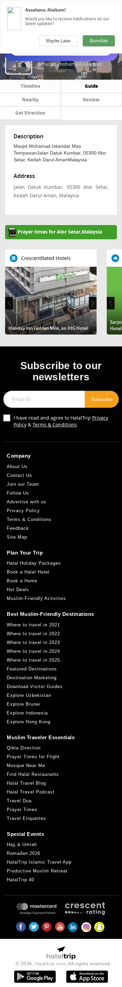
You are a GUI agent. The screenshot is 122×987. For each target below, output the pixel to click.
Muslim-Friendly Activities (36, 598)
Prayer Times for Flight (33, 756)
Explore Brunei (23, 704)
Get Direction (30, 112)
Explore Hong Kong (28, 721)
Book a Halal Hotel (28, 572)
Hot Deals (18, 589)
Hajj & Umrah (22, 844)
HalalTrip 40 (20, 879)
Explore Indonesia (27, 713)
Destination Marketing (32, 677)
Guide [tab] (91, 86)
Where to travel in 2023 (33, 642)
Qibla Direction (24, 747)
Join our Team (23, 484)
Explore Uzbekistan (29, 695)
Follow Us (18, 493)
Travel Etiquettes (26, 818)
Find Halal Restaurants (33, 774)
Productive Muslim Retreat (37, 870)
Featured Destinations (32, 668)
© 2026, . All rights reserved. (64, 963)
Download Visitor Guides (35, 686)
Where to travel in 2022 (33, 633)
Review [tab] (91, 99)
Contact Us (19, 475)
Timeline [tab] (30, 86)
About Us (17, 466)
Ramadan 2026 (23, 853)
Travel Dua (19, 800)
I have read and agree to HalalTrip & (61, 421)
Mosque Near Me (26, 765)
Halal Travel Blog (26, 783)
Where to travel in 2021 (33, 624)
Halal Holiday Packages (34, 563)
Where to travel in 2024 (33, 651)
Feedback (18, 528)
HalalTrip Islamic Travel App (39, 862)
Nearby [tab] (30, 99)
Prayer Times (22, 809)
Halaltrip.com (50, 963)
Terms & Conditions (55, 424)
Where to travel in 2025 (33, 660)
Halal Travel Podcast (31, 791)
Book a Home (22, 580)
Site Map (17, 537)
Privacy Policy (23, 510)
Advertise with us (26, 501)
